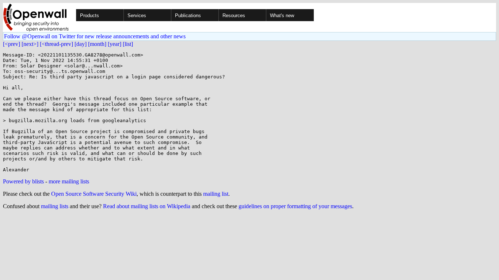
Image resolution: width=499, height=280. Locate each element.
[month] (97, 44)
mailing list (215, 194)
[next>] (30, 44)
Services (136, 15)
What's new (282, 15)
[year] (114, 44)
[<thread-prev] (56, 44)
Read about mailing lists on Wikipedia (146, 206)
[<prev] (11, 44)
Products (89, 15)
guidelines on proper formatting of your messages (295, 206)
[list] (128, 44)
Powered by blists (23, 181)
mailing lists (54, 206)
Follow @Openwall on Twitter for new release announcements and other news (95, 36)
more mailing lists (69, 181)
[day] (81, 44)
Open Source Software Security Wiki (94, 194)
